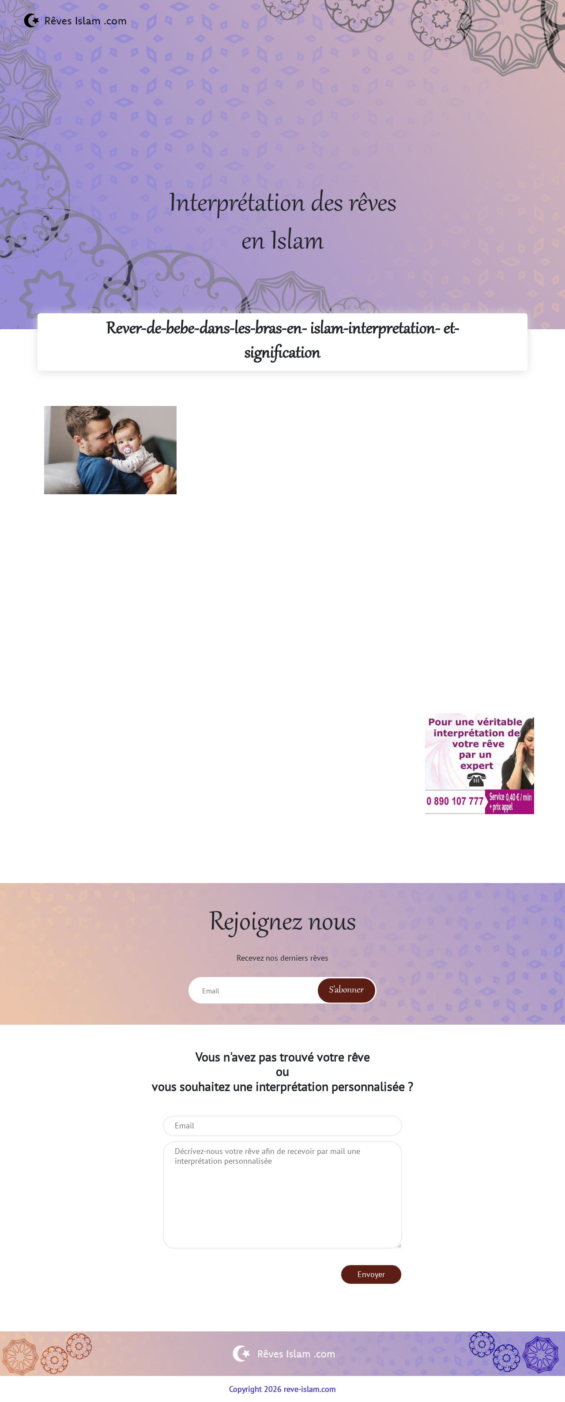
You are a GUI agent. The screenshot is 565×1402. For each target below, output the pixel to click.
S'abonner (346, 990)
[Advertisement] (282, 124)
